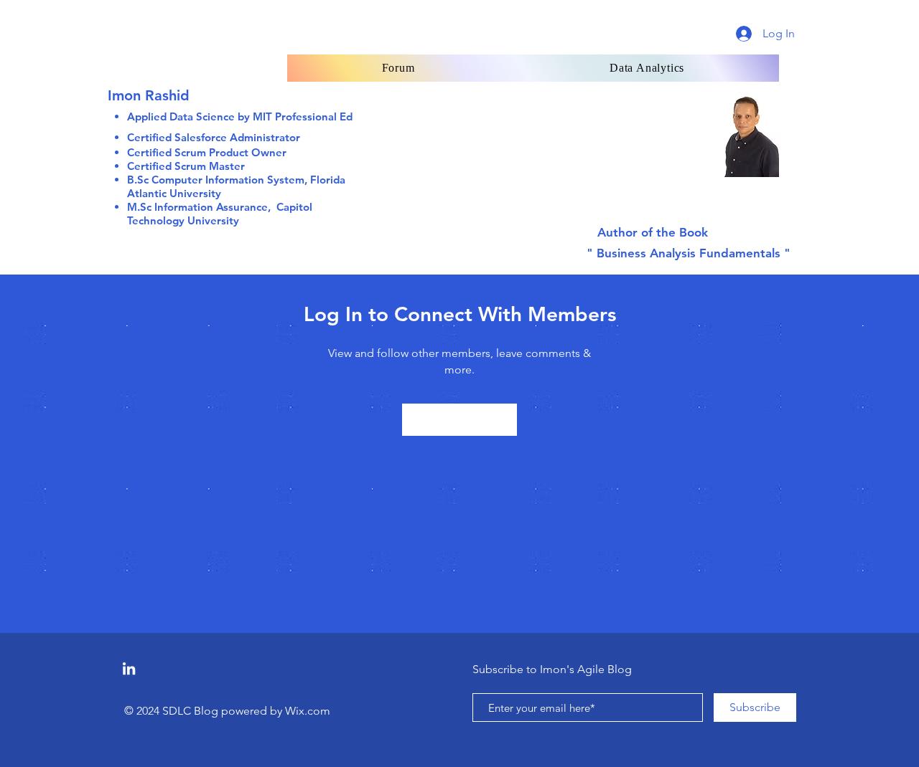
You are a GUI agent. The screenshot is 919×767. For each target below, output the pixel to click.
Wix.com (307, 711)
